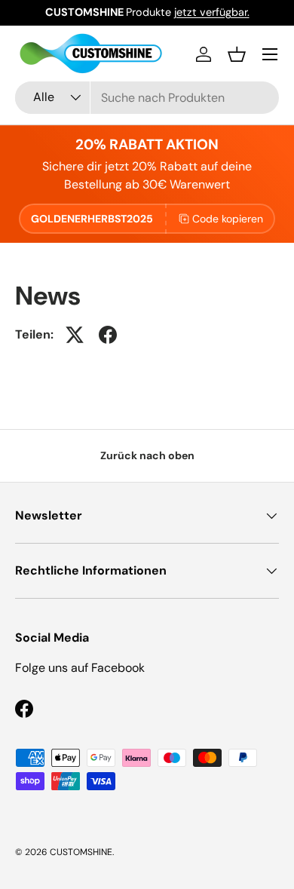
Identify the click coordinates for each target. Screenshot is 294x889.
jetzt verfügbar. (212, 12)
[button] (236, 54)
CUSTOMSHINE (81, 852)
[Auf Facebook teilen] (107, 334)
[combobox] (147, 97)
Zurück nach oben (147, 455)
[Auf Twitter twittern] (74, 334)
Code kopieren (227, 218)
